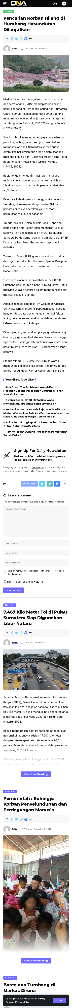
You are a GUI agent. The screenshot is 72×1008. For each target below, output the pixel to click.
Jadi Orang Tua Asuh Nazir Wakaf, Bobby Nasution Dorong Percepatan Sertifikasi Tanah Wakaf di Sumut (33, 390)
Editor (15, 48)
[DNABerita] (19, 3)
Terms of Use (22, 1002)
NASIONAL (10, 791)
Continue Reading (36, 774)
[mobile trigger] (6, 3)
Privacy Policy (29, 471)
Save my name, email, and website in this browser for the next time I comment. (36, 572)
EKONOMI (9, 605)
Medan (8, 11)
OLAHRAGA (10, 978)
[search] (49, 3)
